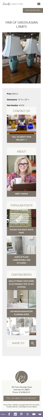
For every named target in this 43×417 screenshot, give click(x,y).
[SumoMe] (40, 414)
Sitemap (15, 405)
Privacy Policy (8, 405)
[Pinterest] (21, 414)
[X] (28, 414)
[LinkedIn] (15, 414)
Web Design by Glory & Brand (28, 406)
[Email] (34, 414)
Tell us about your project (21, 398)
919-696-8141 (24, 392)
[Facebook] (9, 414)
